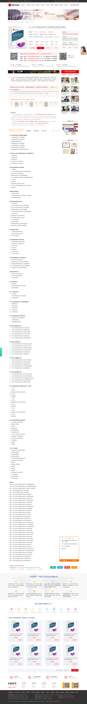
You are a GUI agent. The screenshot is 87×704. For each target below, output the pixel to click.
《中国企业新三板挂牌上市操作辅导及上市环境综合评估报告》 (43, 66)
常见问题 (33, 687)
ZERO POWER (17, 692)
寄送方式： (31, 36)
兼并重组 (42, 4)
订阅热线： (64, 36)
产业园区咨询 (60, 697)
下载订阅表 (67, 567)
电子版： (42, 41)
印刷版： (52, 41)
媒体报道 (76, 74)
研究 (10, 1)
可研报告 (28, 4)
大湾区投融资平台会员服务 (33, 58)
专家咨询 (56, 47)
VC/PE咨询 (37, 697)
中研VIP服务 (40, 569)
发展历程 (23, 687)
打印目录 (70, 47)
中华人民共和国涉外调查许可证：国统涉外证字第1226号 (45, 114)
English (75, 1)
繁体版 (78, 1)
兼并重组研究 (60, 696)
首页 (8, 1)
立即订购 (40, 47)
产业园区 (52, 4)
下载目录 (64, 47)
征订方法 (33, 684)
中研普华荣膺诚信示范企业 (31, 569)
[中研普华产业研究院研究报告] (13, 6)
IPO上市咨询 (10, 697)
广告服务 (33, 692)
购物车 (56, 1)
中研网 (42, 701)
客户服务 (57, 692)
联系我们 (63, 1)
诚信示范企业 (56, 36)
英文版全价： (31, 44)
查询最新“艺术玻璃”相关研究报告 (17, 565)
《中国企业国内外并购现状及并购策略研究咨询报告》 (20, 66)
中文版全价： (31, 41)
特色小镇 (21, 1)
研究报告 (23, 4)
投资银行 (61, 4)
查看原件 (46, 93)
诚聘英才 (42, 692)
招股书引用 (70, 74)
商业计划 (33, 4)
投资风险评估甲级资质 (49, 36)
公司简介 (23, 684)
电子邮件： (71, 42)
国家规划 (56, 4)
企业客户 (47, 692)
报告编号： (31, 31)
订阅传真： (64, 42)
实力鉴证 (53, 684)
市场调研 (38, 4)
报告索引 (62, 692)
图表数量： (51, 34)
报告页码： (42, 34)
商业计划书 (15, 696)
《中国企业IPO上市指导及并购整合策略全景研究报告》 (66, 66)
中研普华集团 (10, 692)
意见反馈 (52, 692)
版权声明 (38, 692)
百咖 (30, 1)
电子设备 (32, 22)
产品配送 (43, 687)
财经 (12, 1)
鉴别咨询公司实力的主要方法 (43, 123)
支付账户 (74, 567)
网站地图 (71, 1)
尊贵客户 (43, 684)
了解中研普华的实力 (13, 569)
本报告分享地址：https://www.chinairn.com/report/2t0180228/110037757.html (25, 567)
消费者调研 (25, 1)
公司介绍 (67, 1)
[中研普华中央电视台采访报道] (33, 73)
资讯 (14, 1)
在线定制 (48, 47)
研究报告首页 (16, 22)
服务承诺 (43, 686)
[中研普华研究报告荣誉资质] (70, 153)
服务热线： (64, 32)
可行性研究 (10, 696)
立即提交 (75, 670)
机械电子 (27, 22)
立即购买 (74, 560)
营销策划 (40, 696)
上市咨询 (47, 4)
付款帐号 (33, 686)
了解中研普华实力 (74, 698)
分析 (18, 1)
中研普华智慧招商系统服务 (33, 56)
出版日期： (31, 34)
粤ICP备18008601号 (56, 701)
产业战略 (66, 4)
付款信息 (59, 1)
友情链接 (72, 692)
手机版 (77, 692)
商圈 (28, 1)
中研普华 (47, 701)
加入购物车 (32, 47)
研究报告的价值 (22, 569)
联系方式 (23, 692)
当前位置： (11, 22)
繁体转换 (75, 47)
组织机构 (23, 686)
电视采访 (64, 74)
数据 (16, 1)
